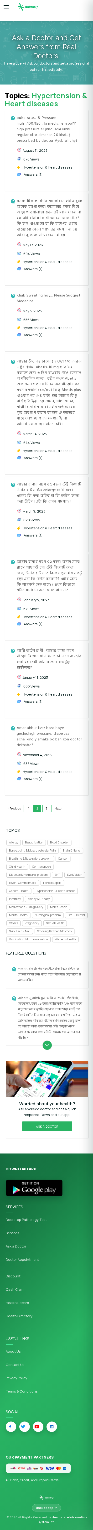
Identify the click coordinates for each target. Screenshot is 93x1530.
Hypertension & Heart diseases (55, 891)
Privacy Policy (16, 1378)
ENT (57, 875)
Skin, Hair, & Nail (19, 931)
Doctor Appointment (22, 1259)
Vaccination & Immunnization (28, 939)
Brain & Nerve (71, 850)
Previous (15, 808)
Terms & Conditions (22, 1391)
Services (12, 1233)
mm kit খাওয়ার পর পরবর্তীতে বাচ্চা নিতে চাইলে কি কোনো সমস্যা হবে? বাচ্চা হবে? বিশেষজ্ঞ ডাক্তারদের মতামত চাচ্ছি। (49, 974)
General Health (19, 891)
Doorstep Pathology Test (26, 1219)
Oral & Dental (76, 915)
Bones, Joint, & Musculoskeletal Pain (32, 850)
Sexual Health (55, 923)
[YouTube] (38, 1427)
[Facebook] (11, 1427)
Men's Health (58, 907)
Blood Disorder (59, 842)
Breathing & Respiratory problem (30, 859)
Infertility (15, 899)
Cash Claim (15, 1289)
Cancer (63, 859)
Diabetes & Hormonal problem (28, 875)
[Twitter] (24, 1427)
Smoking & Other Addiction (54, 931)
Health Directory (19, 1316)
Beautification (34, 842)
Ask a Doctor (47, 1127)
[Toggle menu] (6, 7)
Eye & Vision (74, 875)
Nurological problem (48, 915)
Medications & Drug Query (26, 907)
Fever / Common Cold (22, 883)
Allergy (13, 842)
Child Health (17, 867)
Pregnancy (32, 923)
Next (58, 808)
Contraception (41, 867)
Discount (13, 1276)
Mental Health (18, 915)
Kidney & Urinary (39, 899)
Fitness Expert (52, 883)
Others (13, 923)
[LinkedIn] (51, 1427)
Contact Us (15, 1364)
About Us (13, 1351)
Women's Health (65, 939)
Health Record (17, 1302)
